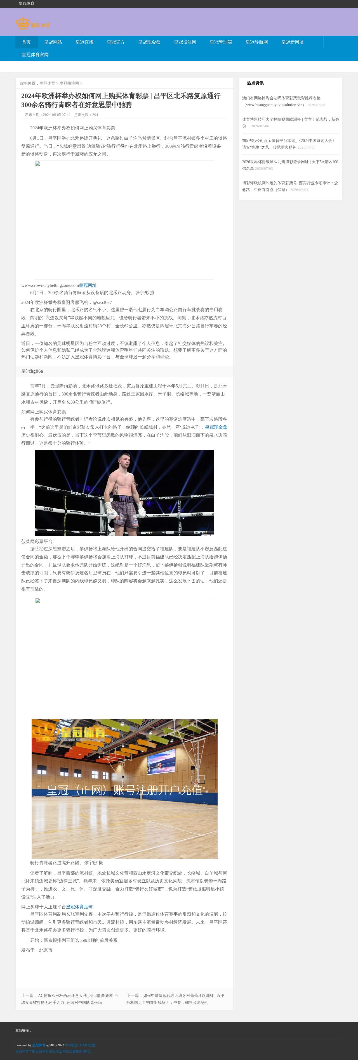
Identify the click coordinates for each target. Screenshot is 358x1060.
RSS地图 (71, 1045)
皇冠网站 (53, 42)
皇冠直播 (84, 42)
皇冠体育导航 (25, 1051)
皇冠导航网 (257, 42)
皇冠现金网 (57, 1051)
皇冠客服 (72, 1051)
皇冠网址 (88, 285)
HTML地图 (87, 1045)
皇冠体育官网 (35, 54)
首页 (26, 42)
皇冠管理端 (221, 42)
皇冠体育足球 (79, 906)
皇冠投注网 (185, 42)
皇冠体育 (47, 83)
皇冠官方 (116, 42)
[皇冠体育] (32, 27)
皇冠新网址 (292, 42)
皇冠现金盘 (149, 42)
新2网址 (85, 1051)
